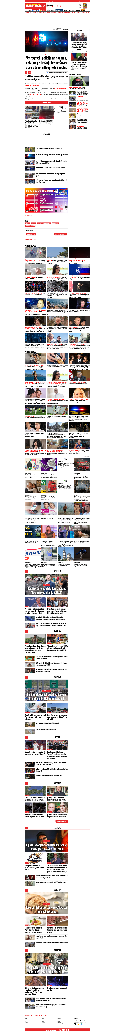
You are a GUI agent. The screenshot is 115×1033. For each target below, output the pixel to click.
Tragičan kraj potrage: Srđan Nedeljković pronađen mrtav (49, 148)
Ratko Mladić (28, 12)
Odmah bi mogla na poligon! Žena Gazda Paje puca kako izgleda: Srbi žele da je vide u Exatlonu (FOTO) (51, 670)
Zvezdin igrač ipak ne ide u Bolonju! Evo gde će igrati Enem (49, 775)
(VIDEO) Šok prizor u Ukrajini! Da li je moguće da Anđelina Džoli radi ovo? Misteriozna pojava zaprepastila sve (57, 816)
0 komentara (32, 234)
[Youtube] (80, 1020)
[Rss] (82, 1020)
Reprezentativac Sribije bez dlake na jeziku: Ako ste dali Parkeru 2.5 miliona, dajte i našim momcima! (51, 764)
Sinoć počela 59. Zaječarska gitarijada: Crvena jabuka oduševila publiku (35, 868)
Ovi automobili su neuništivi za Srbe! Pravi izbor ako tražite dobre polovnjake (35, 717)
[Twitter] (76, 1020)
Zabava (69, 10)
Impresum (59, 1022)
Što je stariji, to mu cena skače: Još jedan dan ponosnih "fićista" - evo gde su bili (57, 717)
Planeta (65, 10)
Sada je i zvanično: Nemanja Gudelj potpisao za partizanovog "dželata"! (35, 753)
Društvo (48, 10)
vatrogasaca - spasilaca (32, 85)
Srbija (49, 712)
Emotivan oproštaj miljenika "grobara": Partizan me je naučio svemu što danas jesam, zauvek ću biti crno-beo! (57, 755)
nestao (39, 223)
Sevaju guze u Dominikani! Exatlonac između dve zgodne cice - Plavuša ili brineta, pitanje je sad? (52, 658)
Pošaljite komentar (59, 234)
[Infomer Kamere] (50, 6)
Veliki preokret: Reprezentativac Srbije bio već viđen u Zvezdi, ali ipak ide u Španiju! (51, 770)
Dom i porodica (51, 925)
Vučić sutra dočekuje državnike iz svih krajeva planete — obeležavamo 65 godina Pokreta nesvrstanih (35, 611)
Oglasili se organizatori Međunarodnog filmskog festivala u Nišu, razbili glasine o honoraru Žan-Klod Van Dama (46, 847)
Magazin (73, 10)
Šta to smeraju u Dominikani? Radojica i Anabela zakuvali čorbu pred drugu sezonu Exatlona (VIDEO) (51, 664)
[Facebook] (74, 1020)
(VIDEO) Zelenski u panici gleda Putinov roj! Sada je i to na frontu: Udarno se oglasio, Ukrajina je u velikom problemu (56, 799)
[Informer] (57, 6)
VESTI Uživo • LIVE (64, 1030)
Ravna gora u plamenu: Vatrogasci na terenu (46, 730)
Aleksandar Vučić (37, 12)
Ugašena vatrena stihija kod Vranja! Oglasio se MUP (47, 723)
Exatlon (27, 643)
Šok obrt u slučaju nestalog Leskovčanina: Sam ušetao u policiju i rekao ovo (52, 156)
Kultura (46, 841)
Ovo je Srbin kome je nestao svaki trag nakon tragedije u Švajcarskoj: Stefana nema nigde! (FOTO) (51, 162)
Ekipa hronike (58, 28)
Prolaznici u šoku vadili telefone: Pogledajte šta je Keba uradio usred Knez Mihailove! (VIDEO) (51, 1006)
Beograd (28, 223)
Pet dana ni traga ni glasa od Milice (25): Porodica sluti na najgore (50, 167)
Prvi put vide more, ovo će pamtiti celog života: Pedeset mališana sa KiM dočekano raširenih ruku (56, 611)
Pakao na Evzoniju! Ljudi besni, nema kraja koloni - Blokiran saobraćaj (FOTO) (46, 697)
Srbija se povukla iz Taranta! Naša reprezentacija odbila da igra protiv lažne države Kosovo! (51, 181)
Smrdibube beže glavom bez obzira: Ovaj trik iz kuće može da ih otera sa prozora (57, 930)
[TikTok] (84, 1020)
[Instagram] (78, 1020)
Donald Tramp (85, 12)
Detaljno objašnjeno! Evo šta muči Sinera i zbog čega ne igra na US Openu (51, 175)
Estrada (46, 964)
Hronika (53, 10)
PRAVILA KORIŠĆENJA (61, 1023)
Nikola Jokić (67, 12)
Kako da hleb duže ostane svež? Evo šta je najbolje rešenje (46, 910)
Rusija (78, 12)
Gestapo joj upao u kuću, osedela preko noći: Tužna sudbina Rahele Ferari (51, 883)
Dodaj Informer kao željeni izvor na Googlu (58, 72)
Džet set (78, 10)
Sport (43, 1018)
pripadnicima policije (60, 88)
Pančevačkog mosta (35, 94)
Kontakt (59, 1021)
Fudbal (26, 749)
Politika (29, 10)
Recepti (74, 12)
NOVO (26, 10)
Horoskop (53, 12)
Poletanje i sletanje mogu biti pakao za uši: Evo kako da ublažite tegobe (52, 942)
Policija (33, 223)
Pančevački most (46, 223)
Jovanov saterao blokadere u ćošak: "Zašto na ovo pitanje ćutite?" (46, 591)
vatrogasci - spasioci (30, 225)
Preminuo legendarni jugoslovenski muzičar (57, 989)
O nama (59, 1019)
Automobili (27, 712)
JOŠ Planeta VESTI (61, 821)
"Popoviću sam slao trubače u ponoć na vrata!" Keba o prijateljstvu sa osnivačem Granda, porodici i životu (46, 970)
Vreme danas (46, 12)
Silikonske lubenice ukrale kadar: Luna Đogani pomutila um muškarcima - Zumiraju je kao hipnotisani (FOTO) (34, 991)
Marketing (59, 1018)
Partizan (50, 749)
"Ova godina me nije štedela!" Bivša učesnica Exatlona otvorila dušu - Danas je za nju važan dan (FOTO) (57, 648)
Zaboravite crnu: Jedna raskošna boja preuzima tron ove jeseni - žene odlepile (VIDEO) (51, 937)
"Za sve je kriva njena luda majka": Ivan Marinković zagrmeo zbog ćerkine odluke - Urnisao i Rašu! (50, 999)
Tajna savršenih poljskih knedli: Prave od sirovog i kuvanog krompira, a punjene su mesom (34, 930)
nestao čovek (55, 223)
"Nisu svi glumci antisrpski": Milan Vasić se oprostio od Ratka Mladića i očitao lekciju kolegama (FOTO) (52, 877)
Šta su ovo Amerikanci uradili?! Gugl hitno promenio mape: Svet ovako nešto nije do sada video (35, 799)
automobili (60, 12)
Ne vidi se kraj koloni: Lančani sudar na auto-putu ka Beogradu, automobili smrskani (62, 1)
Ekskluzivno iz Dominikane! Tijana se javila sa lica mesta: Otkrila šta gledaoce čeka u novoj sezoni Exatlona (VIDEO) (35, 649)
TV (25, 1021)
